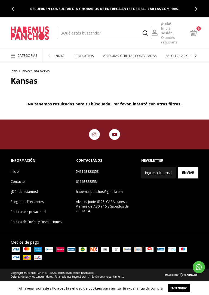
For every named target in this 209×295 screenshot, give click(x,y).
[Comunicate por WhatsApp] (199, 267)
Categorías (27, 55)
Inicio (59, 56)
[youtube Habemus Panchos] (114, 134)
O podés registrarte (169, 40)
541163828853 (87, 171)
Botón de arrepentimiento (107, 276)
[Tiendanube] (181, 275)
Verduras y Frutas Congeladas (129, 56)
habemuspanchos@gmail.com (99, 191)
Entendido (179, 288)
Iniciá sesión (167, 30)
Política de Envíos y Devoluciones (36, 221)
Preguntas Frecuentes (27, 201)
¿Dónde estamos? (24, 191)
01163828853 (86, 181)
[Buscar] (144, 33)
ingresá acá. (79, 276)
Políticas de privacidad (28, 211)
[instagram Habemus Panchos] (94, 134)
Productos (84, 56)
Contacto (18, 181)
